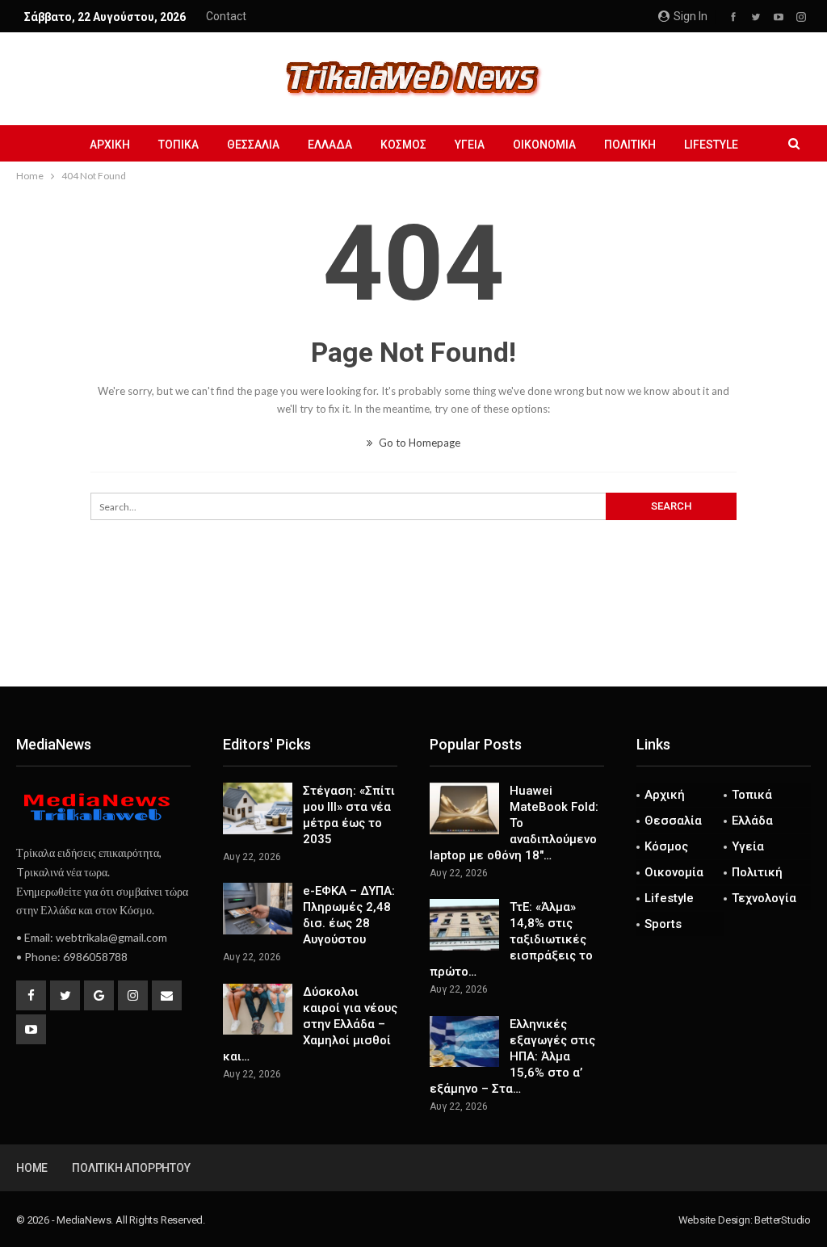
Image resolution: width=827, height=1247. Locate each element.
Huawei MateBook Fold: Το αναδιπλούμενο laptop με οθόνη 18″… (514, 823)
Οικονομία (544, 144)
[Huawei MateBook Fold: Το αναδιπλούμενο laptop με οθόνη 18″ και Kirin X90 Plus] (464, 808)
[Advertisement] (413, 633)
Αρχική (110, 144)
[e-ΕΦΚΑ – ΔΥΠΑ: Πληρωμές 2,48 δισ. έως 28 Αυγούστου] (257, 908)
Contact (226, 16)
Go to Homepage (418, 442)
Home (32, 1167)
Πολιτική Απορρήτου (131, 1167)
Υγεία (470, 144)
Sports (663, 924)
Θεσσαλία (253, 144)
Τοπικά (178, 144)
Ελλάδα (330, 144)
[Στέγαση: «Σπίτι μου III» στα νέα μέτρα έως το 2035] (257, 808)
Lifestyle (711, 144)
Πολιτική (630, 144)
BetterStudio (782, 1220)
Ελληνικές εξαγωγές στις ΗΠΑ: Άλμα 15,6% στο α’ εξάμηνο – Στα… (512, 1056)
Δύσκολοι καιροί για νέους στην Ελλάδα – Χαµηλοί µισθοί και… (310, 1024)
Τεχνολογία (764, 898)
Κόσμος (403, 144)
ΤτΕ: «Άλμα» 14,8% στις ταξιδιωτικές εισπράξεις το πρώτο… (511, 939)
